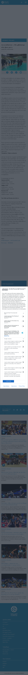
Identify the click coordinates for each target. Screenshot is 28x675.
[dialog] (14, 337)
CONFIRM (8, 381)
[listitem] (14, 313)
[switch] (23, 316)
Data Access (14, 386)
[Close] (25, 289)
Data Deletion (6, 386)
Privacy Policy (22, 386)
